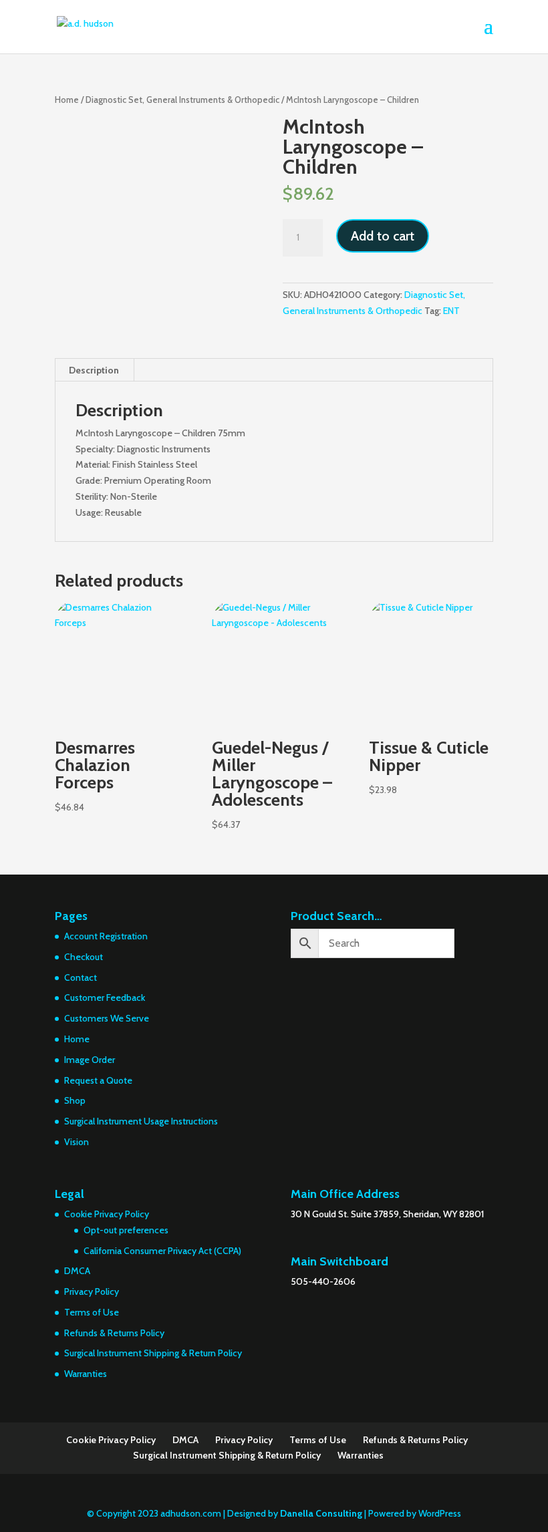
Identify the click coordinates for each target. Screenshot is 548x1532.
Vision (76, 1142)
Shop (75, 1100)
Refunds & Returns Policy (114, 1333)
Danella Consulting (321, 1513)
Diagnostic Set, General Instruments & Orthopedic (182, 100)
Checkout (83, 957)
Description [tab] (94, 370)
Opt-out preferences (126, 1230)
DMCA (77, 1271)
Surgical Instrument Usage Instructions (141, 1121)
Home (67, 100)
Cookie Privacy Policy (106, 1214)
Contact (80, 977)
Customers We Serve (106, 1018)
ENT (451, 311)
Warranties (85, 1374)
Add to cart (382, 236)
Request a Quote (98, 1080)
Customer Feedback (104, 997)
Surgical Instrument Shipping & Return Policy (153, 1353)
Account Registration (106, 936)
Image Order (89, 1060)
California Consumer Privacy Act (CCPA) (162, 1251)
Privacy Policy (91, 1291)
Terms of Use (91, 1312)
